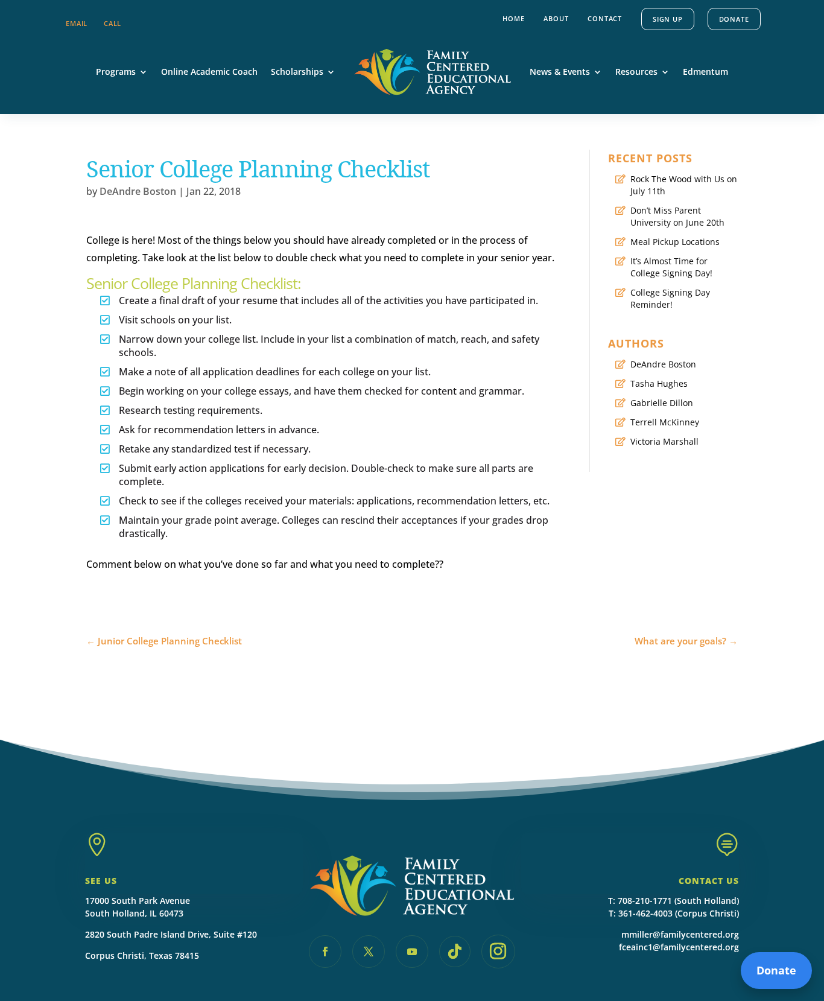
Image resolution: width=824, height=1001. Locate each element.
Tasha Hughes (659, 383)
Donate (734, 19)
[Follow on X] (368, 951)
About (556, 18)
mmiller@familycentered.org (680, 934)
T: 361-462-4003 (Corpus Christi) (674, 913)
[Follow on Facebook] (325, 951)
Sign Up (668, 19)
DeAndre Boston (138, 191)
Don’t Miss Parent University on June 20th (677, 216)
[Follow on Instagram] (498, 951)
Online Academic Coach (209, 71)
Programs (116, 71)
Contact (605, 18)
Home (513, 18)
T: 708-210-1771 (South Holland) (673, 900)
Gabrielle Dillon (661, 402)
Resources (636, 71)
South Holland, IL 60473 (134, 913)
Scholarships (297, 71)
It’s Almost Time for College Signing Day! (671, 267)
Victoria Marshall (664, 441)
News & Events (560, 71)
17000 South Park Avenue (137, 900)
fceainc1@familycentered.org (679, 947)
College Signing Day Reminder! (670, 298)
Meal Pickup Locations (675, 241)
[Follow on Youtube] (412, 951)
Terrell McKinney (664, 422)
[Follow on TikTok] (455, 951)
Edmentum (705, 71)
